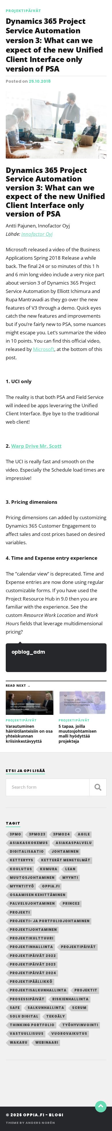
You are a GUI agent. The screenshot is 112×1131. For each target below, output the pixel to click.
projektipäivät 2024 (33, 973)
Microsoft (43, 349)
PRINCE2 (71, 903)
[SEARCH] (98, 787)
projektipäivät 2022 (33, 956)
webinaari (46, 1042)
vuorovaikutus (69, 1033)
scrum (79, 1007)
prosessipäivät (27, 999)
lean (70, 869)
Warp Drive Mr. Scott (36, 446)
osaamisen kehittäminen (37, 895)
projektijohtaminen (33, 929)
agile (84, 834)
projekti (20, 912)
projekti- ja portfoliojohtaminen (50, 921)
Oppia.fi (51, 886)
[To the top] (101, 1106)
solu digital (24, 1016)
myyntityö (22, 886)
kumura (48, 869)
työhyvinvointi (80, 1025)
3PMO (15, 834)
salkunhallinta (46, 1007)
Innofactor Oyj (37, 234)
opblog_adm (28, 652)
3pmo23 (37, 834)
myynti (70, 877)
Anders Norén (40, 1122)
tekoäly (55, 1016)
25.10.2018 (40, 81)
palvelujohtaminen (32, 903)
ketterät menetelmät (65, 860)
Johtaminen (65, 851)
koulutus (21, 869)
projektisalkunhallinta (38, 990)
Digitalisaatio (27, 851)
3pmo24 (61, 834)
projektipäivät (78, 947)
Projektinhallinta (31, 947)
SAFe (15, 1007)
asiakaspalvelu (74, 843)
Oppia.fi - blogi (43, 1115)
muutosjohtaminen (32, 877)
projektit (85, 990)
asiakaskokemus (29, 843)
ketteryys (21, 860)
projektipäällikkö (31, 981)
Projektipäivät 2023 (33, 964)
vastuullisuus (27, 1033)
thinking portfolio (32, 1025)
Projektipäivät (23, 10)
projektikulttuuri (31, 938)
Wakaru (19, 1042)
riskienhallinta (70, 999)
